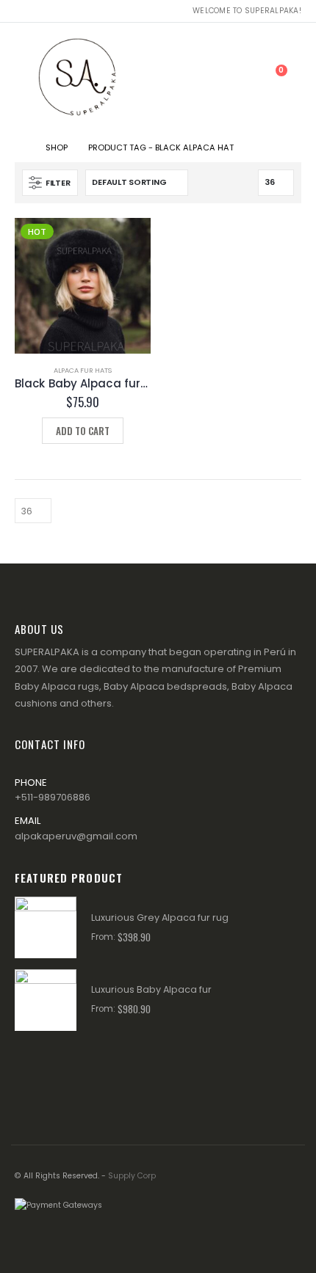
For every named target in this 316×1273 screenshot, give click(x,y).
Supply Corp (132, 1175)
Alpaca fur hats (83, 370)
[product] (45, 927)
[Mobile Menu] (25, 77)
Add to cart (82, 430)
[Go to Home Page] (20, 147)
